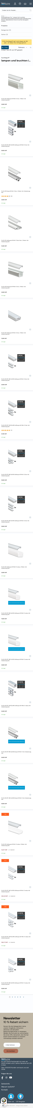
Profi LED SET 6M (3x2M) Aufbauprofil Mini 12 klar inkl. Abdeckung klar (15, 521)
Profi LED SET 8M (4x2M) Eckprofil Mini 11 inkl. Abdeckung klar (16, 752)
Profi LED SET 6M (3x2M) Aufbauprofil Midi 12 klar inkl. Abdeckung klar (15, 145)
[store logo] (7, 3)
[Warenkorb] (25, 4)
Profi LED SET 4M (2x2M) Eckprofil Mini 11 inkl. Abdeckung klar (16, 798)
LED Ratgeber (20, 1101)
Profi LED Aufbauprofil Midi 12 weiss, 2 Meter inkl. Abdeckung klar (14, 567)
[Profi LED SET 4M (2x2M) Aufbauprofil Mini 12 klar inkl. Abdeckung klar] (16, 362)
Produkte (4, 26)
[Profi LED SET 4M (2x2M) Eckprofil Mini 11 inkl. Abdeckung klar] (16, 781)
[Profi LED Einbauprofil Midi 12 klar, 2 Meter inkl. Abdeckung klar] (16, 270)
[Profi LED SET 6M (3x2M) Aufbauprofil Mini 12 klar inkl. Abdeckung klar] (16, 504)
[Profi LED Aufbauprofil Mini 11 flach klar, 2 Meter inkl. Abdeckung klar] (16, 224)
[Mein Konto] (15, 4)
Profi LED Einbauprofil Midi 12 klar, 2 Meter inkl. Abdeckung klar (13, 287)
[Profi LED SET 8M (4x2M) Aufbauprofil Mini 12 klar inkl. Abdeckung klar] (16, 458)
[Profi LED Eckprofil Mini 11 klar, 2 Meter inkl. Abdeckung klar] (16, 174)
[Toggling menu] (30, 3)
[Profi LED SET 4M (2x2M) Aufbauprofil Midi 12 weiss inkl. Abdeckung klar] (16, 643)
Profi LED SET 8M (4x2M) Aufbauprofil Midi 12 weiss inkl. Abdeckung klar (15, 614)
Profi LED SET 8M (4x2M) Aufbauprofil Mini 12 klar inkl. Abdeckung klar (15, 475)
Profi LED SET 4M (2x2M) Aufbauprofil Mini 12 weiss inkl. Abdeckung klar (15, 891)
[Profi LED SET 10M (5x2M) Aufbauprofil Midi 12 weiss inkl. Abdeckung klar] (16, 689)
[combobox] (16, 10)
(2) (11, 196)
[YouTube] (10, 1077)
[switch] (3, 1105)
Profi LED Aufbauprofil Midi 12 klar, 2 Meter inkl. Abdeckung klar (13, 99)
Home (2, 16)
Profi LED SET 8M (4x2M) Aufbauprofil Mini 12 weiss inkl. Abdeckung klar (15, 983)
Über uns (11, 1101)
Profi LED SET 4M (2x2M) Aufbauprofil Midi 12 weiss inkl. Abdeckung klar (15, 660)
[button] (23, 47)
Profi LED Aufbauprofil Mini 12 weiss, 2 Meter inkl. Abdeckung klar (14, 845)
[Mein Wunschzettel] (20, 4)
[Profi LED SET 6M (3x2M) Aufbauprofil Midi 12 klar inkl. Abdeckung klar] (16, 128)
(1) (11, 430)
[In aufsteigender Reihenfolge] (30, 47)
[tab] (16, 26)
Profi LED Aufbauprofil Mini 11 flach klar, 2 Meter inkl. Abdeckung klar (15, 241)
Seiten (4, 34)
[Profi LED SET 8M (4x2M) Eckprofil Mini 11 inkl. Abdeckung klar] (16, 735)
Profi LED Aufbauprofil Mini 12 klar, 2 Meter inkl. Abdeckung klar (13, 333)
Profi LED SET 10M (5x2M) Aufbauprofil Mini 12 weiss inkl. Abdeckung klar (16, 937)
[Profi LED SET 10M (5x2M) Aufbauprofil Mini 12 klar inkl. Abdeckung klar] (16, 408)
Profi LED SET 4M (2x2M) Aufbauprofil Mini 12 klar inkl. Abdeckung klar (15, 379)
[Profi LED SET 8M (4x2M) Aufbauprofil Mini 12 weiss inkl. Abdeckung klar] (16, 966)
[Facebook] (2, 1077)
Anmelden (11, 1051)
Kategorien (6, 30)
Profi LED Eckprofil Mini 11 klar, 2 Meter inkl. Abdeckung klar (15, 192)
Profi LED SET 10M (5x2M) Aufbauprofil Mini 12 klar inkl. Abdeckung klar (15, 426)
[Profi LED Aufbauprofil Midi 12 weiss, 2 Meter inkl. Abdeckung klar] (16, 550)
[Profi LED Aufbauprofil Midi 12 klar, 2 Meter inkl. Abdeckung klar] (16, 82)
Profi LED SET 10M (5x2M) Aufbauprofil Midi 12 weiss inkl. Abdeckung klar (16, 706)
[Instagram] (6, 1077)
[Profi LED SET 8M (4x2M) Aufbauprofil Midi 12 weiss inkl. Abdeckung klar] (16, 596)
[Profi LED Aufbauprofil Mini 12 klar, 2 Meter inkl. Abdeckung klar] (16, 316)
